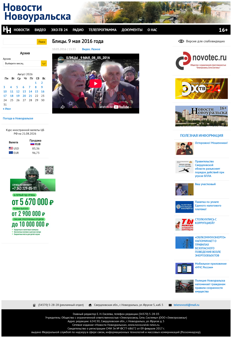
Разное (95, 49)
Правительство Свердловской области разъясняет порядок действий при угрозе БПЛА (209, 168)
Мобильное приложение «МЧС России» (211, 265)
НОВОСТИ (21, 29)
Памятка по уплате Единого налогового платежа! (208, 205)
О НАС (152, 29)
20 (24, 96)
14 (30, 91)
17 (5, 96)
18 (11, 96)
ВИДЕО (40, 29)
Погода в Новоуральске (18, 118)
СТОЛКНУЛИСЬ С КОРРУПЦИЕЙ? (205, 221)
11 (11, 91)
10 (5, 91)
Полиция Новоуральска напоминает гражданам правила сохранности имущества (210, 286)
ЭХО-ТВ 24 (59, 29)
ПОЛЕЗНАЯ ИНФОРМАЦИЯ (201, 135)
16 (42, 91)
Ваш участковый (205, 184)
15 (36, 91)
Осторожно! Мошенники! (211, 143)
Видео (86, 49)
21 (30, 96)
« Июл (7, 108)
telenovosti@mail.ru (186, 305)
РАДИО (78, 29)
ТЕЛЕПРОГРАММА (103, 29)
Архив (7, 58)
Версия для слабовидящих (205, 41)
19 (18, 96)
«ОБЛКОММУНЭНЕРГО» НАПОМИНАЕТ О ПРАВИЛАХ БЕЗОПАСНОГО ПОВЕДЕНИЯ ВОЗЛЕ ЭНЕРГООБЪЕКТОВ (210, 246)
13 (24, 91)
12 (18, 91)
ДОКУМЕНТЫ (132, 29)
